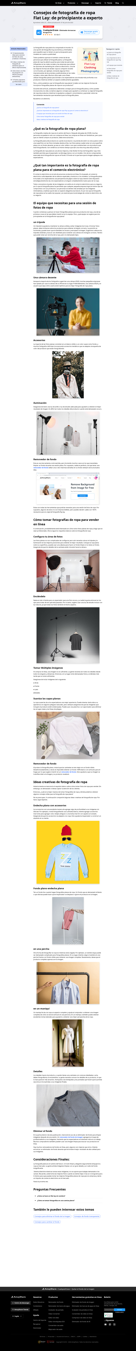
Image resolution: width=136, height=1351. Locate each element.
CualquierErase (64, 1289)
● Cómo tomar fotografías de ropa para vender (114, 70)
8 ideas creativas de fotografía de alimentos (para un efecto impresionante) (19, 64)
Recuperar (37, 1324)
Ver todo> (19, 84)
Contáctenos (37, 1306)
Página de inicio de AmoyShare (18, 3)
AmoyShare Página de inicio (18, 1297)
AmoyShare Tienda (21, 1310)
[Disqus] (68, 1256)
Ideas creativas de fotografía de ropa (48, 119)
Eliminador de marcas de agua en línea (85, 1306)
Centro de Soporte (39, 1320)
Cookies (85, 1336)
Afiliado (35, 1310)
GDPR (78, 1336)
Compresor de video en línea (82, 1318)
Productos (71, 3)
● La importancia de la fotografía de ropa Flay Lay (114, 60)
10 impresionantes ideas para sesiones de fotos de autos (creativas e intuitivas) (19, 56)
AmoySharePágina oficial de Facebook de (109, 1324)
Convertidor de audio (55, 1325)
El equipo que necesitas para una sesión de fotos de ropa (54, 113)
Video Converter (54, 1314)
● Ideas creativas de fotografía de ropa (113, 77)
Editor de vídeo (53, 1318)
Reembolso (93, 1336)
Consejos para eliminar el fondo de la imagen (52, 1216)
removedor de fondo (40, 468)
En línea (58, 3)
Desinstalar (37, 1328)
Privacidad (51, 1336)
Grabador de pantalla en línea (82, 1310)
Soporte (98, 3)
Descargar (85, 3)
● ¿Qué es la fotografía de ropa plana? (114, 53)
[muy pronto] (105, 1324)
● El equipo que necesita (114, 65)
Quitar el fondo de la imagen (83, 1289)
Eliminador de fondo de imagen (83, 1302)
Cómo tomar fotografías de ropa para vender (50, 116)
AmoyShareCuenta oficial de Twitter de (114, 1324)
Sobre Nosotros (38, 1302)
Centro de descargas (21, 1303)
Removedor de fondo (55, 1302)
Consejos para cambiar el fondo (47, 1222)
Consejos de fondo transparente (86, 1216)
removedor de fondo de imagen (71, 1137)
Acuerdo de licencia (63, 1336)
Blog (117, 3)
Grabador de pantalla (55, 1310)
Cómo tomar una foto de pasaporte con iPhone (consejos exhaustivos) (18, 73)
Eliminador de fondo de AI (81, 1322)
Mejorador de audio (55, 1329)
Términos (43, 1336)
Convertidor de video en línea (82, 1314)
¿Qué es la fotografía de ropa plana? (48, 107)
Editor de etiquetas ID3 (56, 1322)
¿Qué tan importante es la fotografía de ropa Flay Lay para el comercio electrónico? (62, 110)
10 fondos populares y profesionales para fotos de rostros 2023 (18, 81)
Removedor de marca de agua (59, 1306)
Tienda (109, 3)
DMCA (73, 1336)
